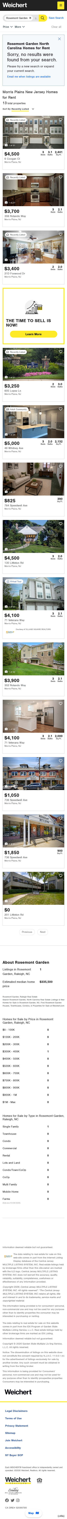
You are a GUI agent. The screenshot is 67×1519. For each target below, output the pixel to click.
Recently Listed (20, 108)
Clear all (56, 27)
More (18, 27)
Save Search (56, 18)
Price (6, 27)
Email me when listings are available (29, 76)
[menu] (60, 5)
